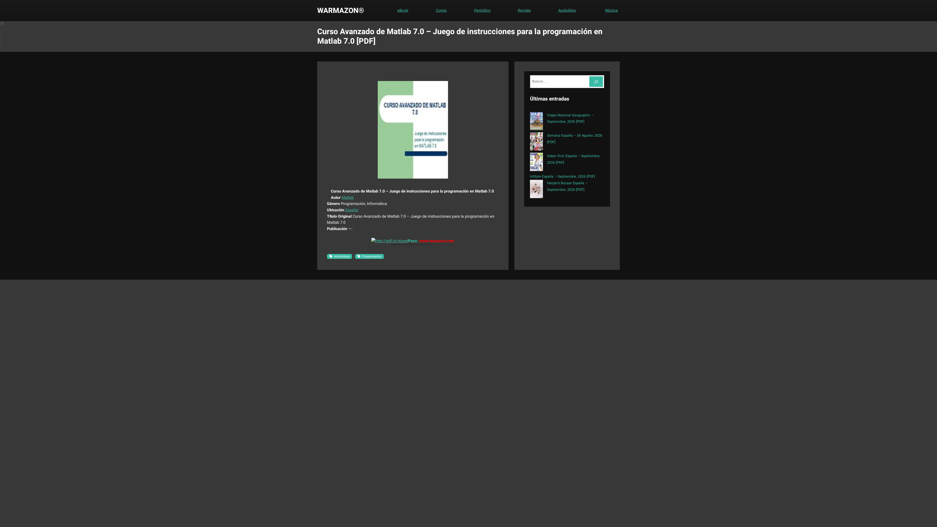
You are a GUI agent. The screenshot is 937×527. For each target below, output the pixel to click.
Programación (371, 256)
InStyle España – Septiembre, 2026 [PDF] (562, 176)
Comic (441, 10)
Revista (524, 10)
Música (611, 10)
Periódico (482, 10)
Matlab (348, 198)
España (351, 210)
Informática (342, 256)
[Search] (596, 81)
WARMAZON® (340, 10)
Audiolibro (567, 10)
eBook (402, 10)
